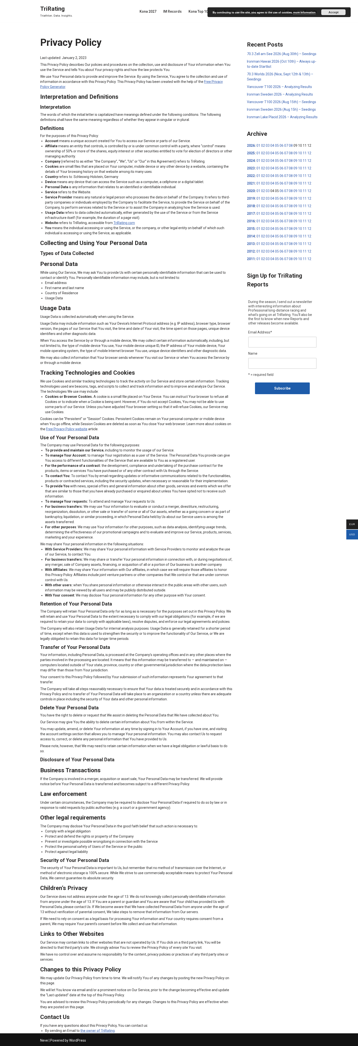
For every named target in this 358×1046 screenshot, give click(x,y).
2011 (251, 259)
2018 (251, 206)
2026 (251, 145)
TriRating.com (124, 223)
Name (252, 353)
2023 (251, 168)
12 (309, 153)
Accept (334, 12)
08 (291, 145)
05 (277, 145)
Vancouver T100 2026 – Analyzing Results (279, 87)
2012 (251, 251)
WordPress (77, 1040)
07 (286, 145)
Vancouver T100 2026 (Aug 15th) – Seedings (281, 102)
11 (305, 153)
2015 (251, 229)
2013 (251, 244)
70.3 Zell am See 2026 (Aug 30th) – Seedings (281, 54)
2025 (251, 153)
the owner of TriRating (97, 1031)
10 (300, 153)
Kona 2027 (148, 11)
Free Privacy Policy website (66, 429)
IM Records (172, 11)
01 (258, 145)
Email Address (260, 332)
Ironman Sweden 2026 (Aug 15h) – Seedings (281, 109)
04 (272, 145)
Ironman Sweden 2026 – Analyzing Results (280, 94)
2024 (251, 161)
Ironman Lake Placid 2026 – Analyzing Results (282, 117)
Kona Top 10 (198, 11)
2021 (251, 183)
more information (304, 12)
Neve (44, 1040)
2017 (251, 213)
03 (268, 145)
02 (263, 145)
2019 (251, 198)
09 (295, 153)
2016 (251, 221)
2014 (251, 236)
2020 (251, 191)
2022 (251, 176)
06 (281, 145)
